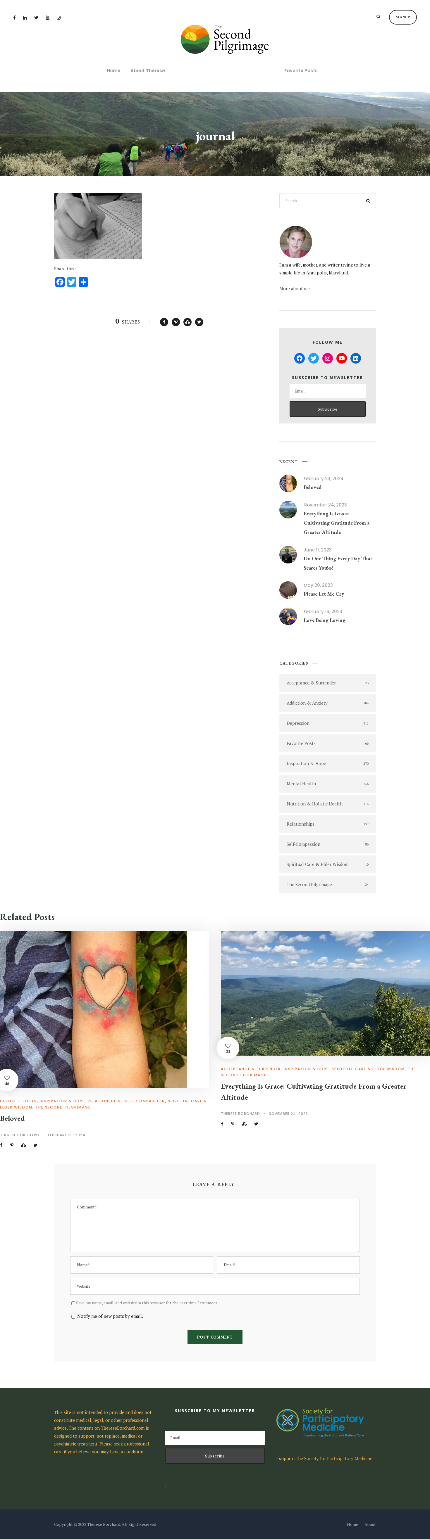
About (370, 1524)
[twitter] (36, 17)
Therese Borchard (19, 1134)
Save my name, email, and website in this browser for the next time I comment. (147, 1302)
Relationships (104, 1101)
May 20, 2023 (318, 585)
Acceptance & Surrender (251, 1068)
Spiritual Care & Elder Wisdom (368, 1068)
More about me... (296, 288)
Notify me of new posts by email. (110, 1316)
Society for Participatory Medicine (338, 1458)
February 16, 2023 (323, 611)
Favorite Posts (301, 71)
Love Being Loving (324, 620)
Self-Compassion (144, 1101)
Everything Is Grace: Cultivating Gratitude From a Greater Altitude (336, 523)
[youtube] (47, 17)
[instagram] (59, 17)
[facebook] (14, 17)
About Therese (147, 71)
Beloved (312, 487)
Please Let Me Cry (324, 593)
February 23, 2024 (324, 478)
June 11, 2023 (318, 550)
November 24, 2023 (325, 505)
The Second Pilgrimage (63, 1107)
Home (114, 71)
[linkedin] (25, 17)
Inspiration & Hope (62, 1101)
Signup (403, 17)
